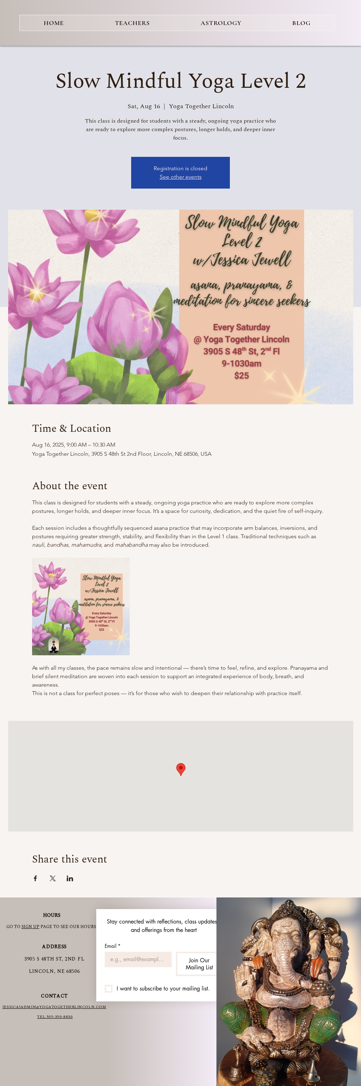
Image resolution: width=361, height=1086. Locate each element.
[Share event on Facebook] (35, 878)
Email (113, 946)
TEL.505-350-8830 (55, 1017)
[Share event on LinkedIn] (70, 878)
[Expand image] (81, 607)
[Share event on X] (52, 878)
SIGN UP (30, 927)
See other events (181, 176)
